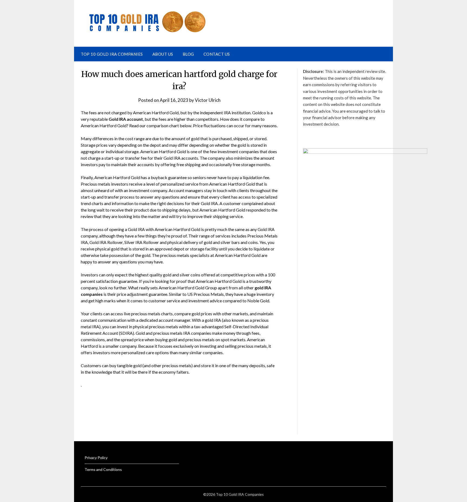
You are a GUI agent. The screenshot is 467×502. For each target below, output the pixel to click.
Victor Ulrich (208, 100)
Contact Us (217, 54)
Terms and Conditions (103, 469)
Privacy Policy (96, 457)
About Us (162, 54)
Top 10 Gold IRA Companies (112, 54)
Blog (188, 54)
